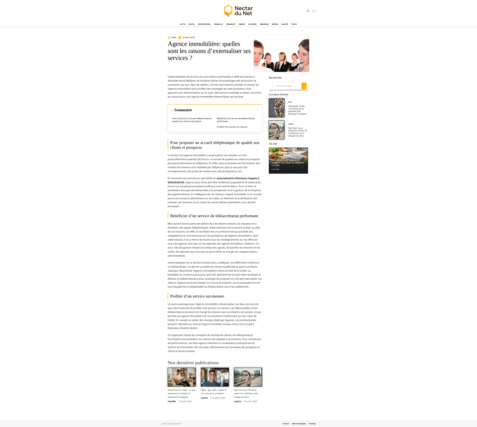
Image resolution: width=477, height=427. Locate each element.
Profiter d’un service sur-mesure (232, 126)
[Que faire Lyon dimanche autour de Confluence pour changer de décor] (248, 377)
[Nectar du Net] (238, 10)
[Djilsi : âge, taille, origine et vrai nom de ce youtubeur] (215, 377)
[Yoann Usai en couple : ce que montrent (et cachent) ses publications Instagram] (182, 377)
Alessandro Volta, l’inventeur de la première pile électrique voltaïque (297, 110)
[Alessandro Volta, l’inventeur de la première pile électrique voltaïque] (276, 108)
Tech (290, 102)
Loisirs (204, 398)
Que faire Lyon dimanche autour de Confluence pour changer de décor (246, 393)
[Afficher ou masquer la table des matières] (225, 109)
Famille (172, 401)
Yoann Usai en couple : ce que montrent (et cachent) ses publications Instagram (181, 393)
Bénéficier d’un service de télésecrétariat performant (236, 120)
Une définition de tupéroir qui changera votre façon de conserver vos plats (287, 163)
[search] (308, 11)
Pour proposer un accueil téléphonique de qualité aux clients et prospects (192, 120)
